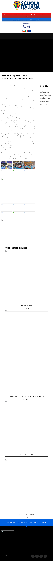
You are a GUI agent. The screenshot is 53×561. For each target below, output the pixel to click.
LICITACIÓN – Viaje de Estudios (26, 514)
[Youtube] (45, 556)
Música (44, 104)
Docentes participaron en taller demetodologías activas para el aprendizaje (26, 396)
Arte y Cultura (47, 98)
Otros (46, 104)
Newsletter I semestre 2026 (26, 454)
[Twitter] (41, 556)
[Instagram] (37, 556)
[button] (26, 35)
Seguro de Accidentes (26, 305)
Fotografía (47, 103)
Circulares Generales (43, 100)
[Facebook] (33, 556)
